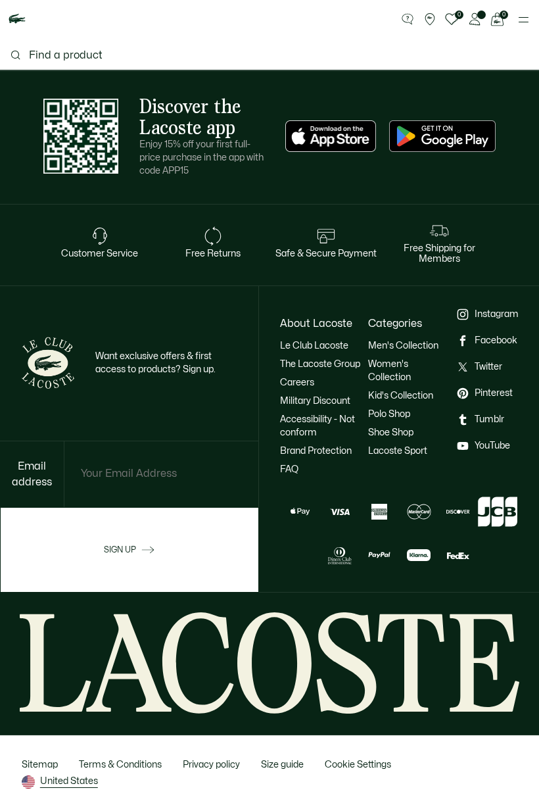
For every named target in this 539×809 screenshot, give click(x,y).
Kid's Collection (400, 395)
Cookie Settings (358, 764)
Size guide (282, 764)
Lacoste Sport (397, 451)
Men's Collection (403, 345)
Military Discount (315, 401)
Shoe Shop (390, 432)
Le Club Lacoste (314, 345)
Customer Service (99, 253)
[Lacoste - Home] (17, 19)
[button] (407, 20)
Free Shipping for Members (439, 253)
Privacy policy (211, 764)
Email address (32, 474)
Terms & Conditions (120, 764)
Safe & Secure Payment (326, 253)
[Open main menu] (523, 20)
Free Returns (213, 253)
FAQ (289, 469)
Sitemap (40, 764)
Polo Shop (389, 414)
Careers (297, 382)
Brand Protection (316, 451)
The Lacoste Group (320, 364)
